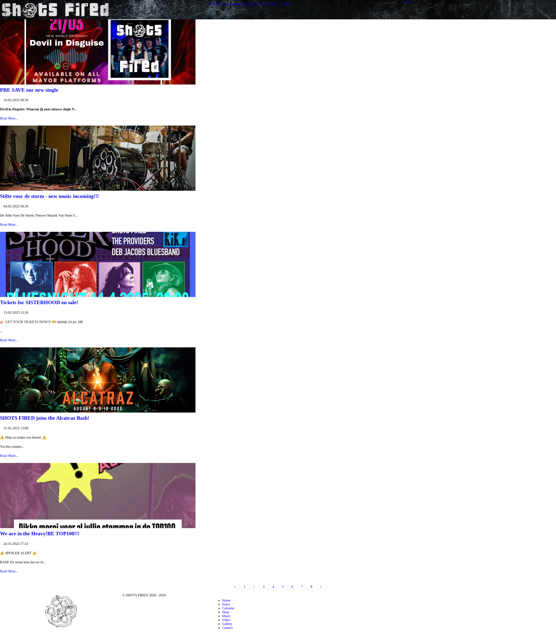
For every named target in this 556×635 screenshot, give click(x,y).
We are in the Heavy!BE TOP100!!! (39, 533)
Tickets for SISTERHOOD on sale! (39, 302)
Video (226, 620)
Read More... (9, 118)
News (226, 604)
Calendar (228, 608)
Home (226, 600)
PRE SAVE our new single (29, 90)
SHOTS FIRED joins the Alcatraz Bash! (44, 418)
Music (226, 616)
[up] (530, 595)
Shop (225, 612)
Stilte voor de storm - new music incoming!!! (49, 196)
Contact (227, 628)
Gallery (227, 624)
